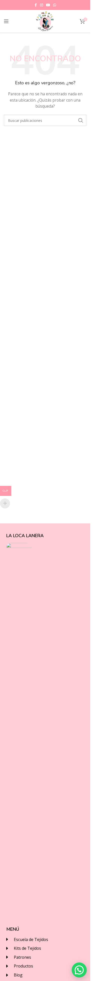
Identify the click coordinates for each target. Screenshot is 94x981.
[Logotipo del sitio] (45, 21)
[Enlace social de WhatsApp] (55, 5)
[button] (79, 969)
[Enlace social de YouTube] (48, 5)
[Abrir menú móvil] (6, 21)
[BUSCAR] (80, 120)
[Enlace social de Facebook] (36, 5)
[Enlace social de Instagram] (42, 5)
